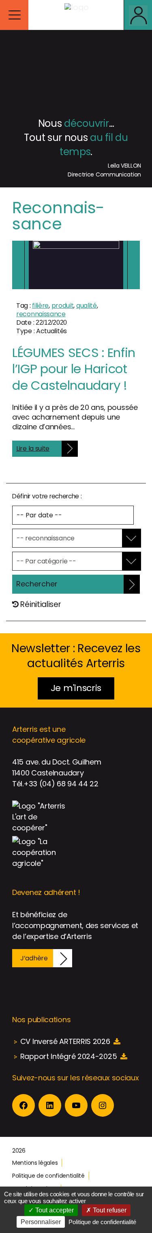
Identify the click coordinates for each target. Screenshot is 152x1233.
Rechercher (37, 584)
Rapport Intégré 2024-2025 (68, 1056)
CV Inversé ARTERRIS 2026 (65, 1041)
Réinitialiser (40, 604)
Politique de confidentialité (48, 1176)
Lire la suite (32, 448)
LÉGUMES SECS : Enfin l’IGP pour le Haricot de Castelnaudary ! (73, 369)
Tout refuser (108, 1210)
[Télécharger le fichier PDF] (116, 1041)
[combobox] (71, 538)
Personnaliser (41, 1221)
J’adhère (34, 958)
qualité (86, 305)
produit (62, 305)
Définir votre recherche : (47, 496)
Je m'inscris (76, 688)
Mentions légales (35, 1163)
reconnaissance (41, 314)
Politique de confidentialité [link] (102, 1221)
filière (40, 305)
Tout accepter (54, 1210)
